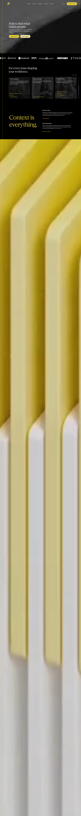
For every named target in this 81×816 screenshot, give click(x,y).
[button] (28, 3)
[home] (11, 3)
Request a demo (71, 3)
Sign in (63, 3)
